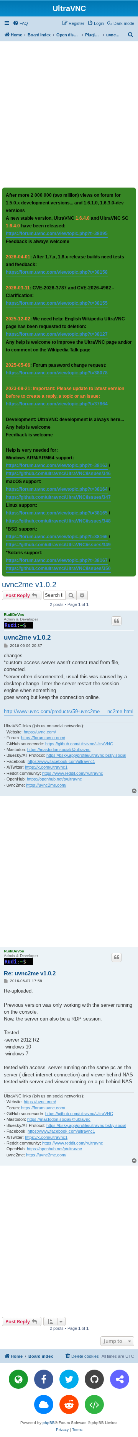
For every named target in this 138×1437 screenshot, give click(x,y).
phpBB (49, 1423)
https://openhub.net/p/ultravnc (54, 779)
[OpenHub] (94, 1404)
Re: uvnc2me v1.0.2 (30, 973)
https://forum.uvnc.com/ (43, 737)
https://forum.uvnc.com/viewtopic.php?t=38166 (57, 536)
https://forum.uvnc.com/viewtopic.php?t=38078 (57, 373)
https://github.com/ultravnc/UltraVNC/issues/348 (58, 521)
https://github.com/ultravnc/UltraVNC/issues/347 (58, 497)
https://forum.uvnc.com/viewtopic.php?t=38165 (57, 513)
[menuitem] (20, 23)
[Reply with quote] (117, 620)
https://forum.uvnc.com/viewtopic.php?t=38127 (57, 334)
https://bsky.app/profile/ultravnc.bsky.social (86, 755)
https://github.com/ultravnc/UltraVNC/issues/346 (58, 473)
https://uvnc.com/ (40, 732)
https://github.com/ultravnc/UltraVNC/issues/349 (58, 544)
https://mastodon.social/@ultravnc (58, 749)
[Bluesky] (43, 1404)
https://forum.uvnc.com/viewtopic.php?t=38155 (57, 303)
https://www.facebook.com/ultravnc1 (61, 761)
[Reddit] (69, 1404)
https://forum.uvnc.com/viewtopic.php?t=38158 (57, 272)
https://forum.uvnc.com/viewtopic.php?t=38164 (57, 489)
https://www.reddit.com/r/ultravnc (72, 773)
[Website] (18, 1379)
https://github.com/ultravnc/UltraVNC (79, 743)
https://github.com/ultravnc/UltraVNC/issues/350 (58, 568)
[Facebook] (43, 1379)
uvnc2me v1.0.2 (29, 584)
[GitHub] (94, 1379)
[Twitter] (69, 1379)
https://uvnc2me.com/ (46, 785)
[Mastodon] (119, 1379)
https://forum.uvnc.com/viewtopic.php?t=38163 (57, 465)
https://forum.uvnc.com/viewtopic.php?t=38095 (57, 233)
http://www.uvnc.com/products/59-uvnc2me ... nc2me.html (68, 711)
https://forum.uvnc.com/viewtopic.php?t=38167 (57, 560)
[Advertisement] (69, 114)
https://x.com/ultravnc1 (46, 767)
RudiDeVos (14, 614)
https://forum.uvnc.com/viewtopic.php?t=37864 (57, 404)
